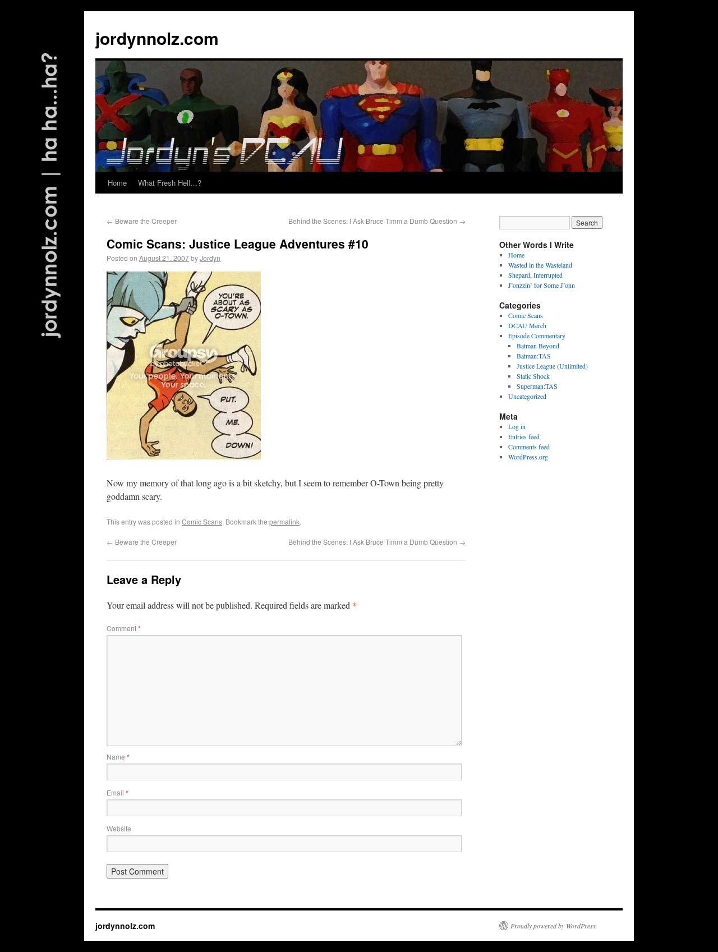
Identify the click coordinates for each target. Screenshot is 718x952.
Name (118, 756)
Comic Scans (202, 521)
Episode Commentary (536, 335)
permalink (284, 521)
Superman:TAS (537, 385)
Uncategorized (527, 396)
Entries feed (524, 436)
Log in (517, 426)
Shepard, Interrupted (535, 274)
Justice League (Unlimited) (552, 365)
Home (117, 182)
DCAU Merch (527, 325)
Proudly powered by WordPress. (553, 925)
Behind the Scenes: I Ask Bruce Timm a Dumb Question (377, 221)
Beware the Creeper (142, 221)
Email (117, 792)
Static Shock (533, 375)
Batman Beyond (538, 345)
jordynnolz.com (157, 38)
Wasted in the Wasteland (540, 264)
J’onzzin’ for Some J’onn (541, 284)
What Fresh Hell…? (169, 182)
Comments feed (529, 446)
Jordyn (210, 258)
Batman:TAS (534, 355)
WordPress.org (528, 456)
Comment (124, 628)
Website (119, 828)
